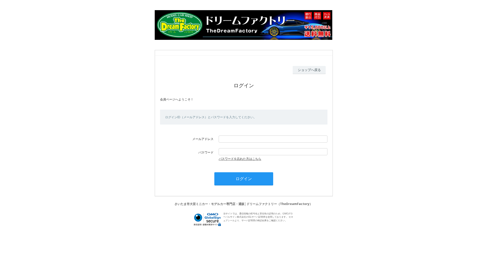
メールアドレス (203, 139)
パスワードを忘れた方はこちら (240, 159)
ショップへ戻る (309, 69)
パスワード (206, 152)
